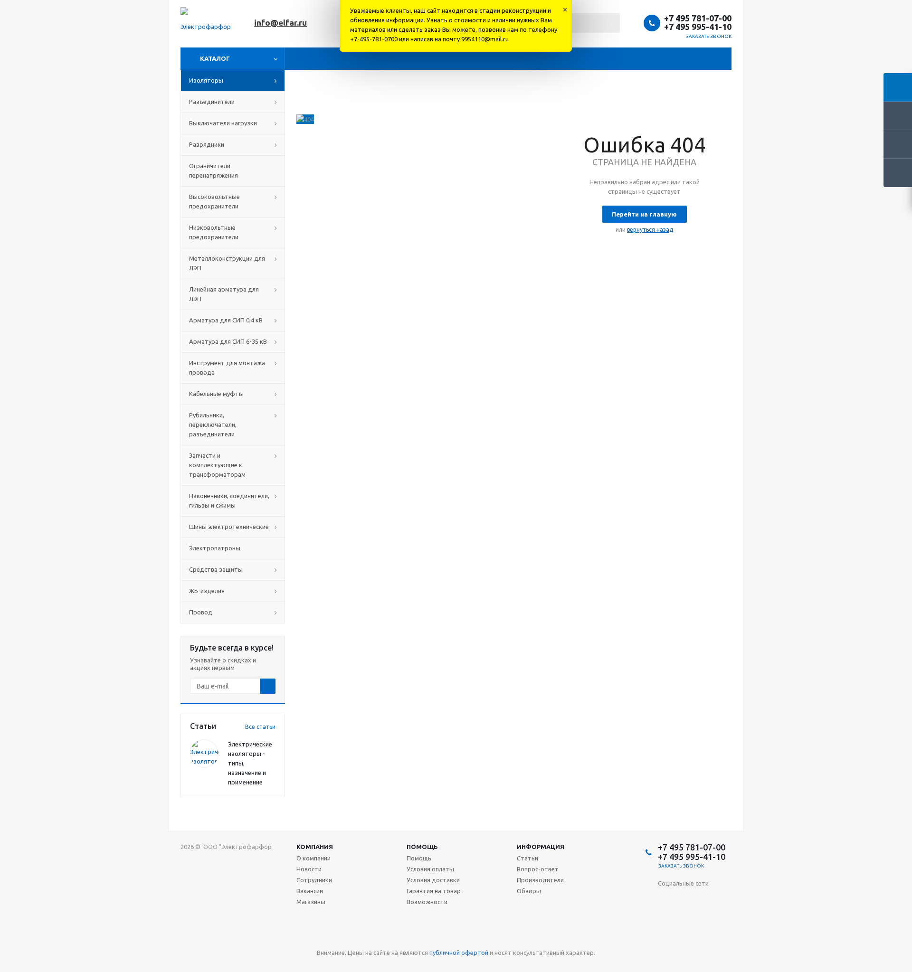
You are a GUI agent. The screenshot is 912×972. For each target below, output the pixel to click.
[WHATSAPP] (684, 938)
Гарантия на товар (434, 890)
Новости (309, 869)
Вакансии (309, 890)
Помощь (422, 846)
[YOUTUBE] (704, 918)
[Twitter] (723, 899)
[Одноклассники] (684, 899)
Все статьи (260, 727)
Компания (314, 846)
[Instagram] (665, 918)
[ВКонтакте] (665, 899)
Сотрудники (314, 880)
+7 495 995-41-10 (698, 26)
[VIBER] (665, 938)
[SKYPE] (704, 938)
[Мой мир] (684, 918)
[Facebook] (704, 899)
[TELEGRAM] (723, 918)
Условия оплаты (430, 869)
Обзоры (529, 890)
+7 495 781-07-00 (698, 18)
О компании (313, 858)
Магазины (310, 901)
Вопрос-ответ (538, 869)
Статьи (527, 858)
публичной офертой (458, 952)
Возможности (427, 901)
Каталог (215, 58)
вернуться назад (650, 229)
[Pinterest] (723, 938)
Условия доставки (433, 880)
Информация (540, 846)
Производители (540, 880)
